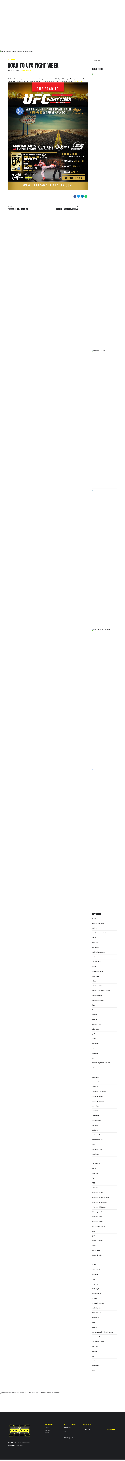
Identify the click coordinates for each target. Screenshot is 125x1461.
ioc (93, 1072)
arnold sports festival (99, 933)
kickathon (95, 1111)
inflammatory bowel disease (101, 1063)
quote (93, 1231)
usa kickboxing (96, 1308)
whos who (95, 1346)
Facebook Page (78, 81)
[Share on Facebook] (74, 196)
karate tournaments (98, 1101)
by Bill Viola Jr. (26, 70)
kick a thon (95, 1106)
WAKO (47, 1432)
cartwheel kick (96, 962)
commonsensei (97, 995)
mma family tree (97, 1149)
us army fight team (98, 1303)
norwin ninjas (96, 1164)
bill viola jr (95, 942)
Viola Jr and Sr (96, 1313)
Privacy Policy (19, 1445)
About (47, 1428)
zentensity (95, 1366)
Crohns (94, 1005)
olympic (94, 1168)
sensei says (96, 1250)
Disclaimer (11, 1445)
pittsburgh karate (97, 1192)
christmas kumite (97, 971)
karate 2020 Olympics (99, 1092)
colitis (94, 981)
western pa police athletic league (102, 1332)
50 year (94, 918)
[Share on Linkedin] (82, 196)
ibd (93, 1048)
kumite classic (96, 1120)
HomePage (95, 1043)
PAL (93, 1178)
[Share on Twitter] (78, 196)
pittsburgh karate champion (100, 1197)
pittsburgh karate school (99, 1202)
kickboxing (95, 1116)
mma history (96, 1154)
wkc (93, 1356)
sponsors (95, 1260)
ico (93, 1058)
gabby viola (95, 1029)
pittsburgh (95, 1188)
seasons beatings (97, 1241)
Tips (93, 1279)
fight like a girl (96, 1024)
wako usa (95, 1327)
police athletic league (98, 1226)
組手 (93, 1370)
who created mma (97, 1337)
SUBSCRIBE (111, 1430)
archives (94, 928)
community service (98, 1000)
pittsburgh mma (97, 1217)
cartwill (94, 966)
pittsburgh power (97, 1221)
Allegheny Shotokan (98, 923)
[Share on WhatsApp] (85, 196)
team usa (95, 1274)
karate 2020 (95, 1087)
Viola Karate (95, 1318)
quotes (94, 1236)
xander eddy (96, 1361)
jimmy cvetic (96, 1082)
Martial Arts (95, 1130)
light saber (95, 1125)
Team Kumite (96, 1269)
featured (11, 60)
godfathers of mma (98, 1034)
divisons (94, 1010)
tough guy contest (97, 1284)
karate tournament (97, 1096)
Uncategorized (96, 1293)
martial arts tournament (99, 1135)
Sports (94, 1265)
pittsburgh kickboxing (99, 1207)
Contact (47, 1430)
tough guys (95, 1289)
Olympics (95, 1173)
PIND (93, 1183)
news (93, 1159)
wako (93, 1322)
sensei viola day (97, 1255)
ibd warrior (95, 1053)
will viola (94, 1351)
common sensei (97, 986)
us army (94, 1298)
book (93, 957)
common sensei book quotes (101, 990)
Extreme (94, 1015)
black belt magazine (98, 952)
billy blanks (95, 947)
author (94, 938)
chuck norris (95, 976)
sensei (94, 1245)
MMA (93, 1144)
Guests (94, 1039)
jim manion (95, 1077)
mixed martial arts (97, 1140)
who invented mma (98, 1342)
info (93, 1067)
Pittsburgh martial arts (99, 1212)
